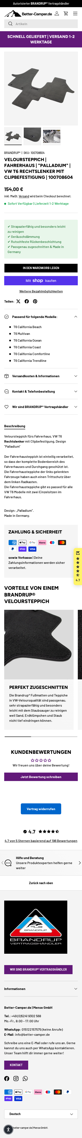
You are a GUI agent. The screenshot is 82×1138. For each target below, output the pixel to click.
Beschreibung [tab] (14, 426)
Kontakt (16, 1065)
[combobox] (41, 23)
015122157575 (31, 1029)
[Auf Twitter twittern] (18, 301)
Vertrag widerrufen (41, 809)
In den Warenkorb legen (41, 268)
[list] (41, 88)
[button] (78, 566)
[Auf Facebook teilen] (26, 301)
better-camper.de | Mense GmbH (30, 1127)
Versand (24, 196)
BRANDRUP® (12, 153)
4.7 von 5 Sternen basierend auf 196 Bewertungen (41, 841)
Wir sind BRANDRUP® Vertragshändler (38, 969)
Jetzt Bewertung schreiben (41, 777)
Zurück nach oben (41, 883)
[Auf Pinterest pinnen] (35, 301)
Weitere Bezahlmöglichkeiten (41, 291)
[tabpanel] (41, 476)
